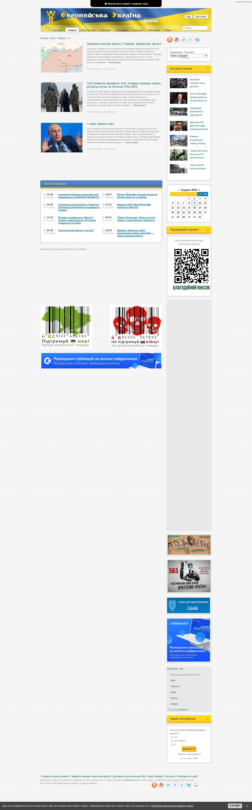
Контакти (170, 776)
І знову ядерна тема (100, 123)
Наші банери (155, 776)
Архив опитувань (193, 754)
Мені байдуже (180, 741)
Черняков (111, 69)
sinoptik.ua (183, 709)
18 (205, 208)
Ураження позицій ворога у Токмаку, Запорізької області (124, 43)
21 (183, 212)
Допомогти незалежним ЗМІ (129, 776)
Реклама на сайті (187, 776)
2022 (53, 38)
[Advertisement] (102, 171)
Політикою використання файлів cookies (173, 806)
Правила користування (55, 776)
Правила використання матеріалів (91, 776)
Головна (44, 38)
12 (172, 208)
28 (183, 217)
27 (178, 217)
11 (205, 203)
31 (200, 217)
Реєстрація (201, 16)
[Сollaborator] (101, 368)
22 (189, 212)
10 (200, 203)
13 (178, 208)
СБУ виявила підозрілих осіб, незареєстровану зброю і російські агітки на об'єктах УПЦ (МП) (124, 85)
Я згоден (235, 805)
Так (175, 737)
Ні (175, 744)
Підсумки (182, 754)
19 (172, 212)
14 (183, 208)
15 (189, 208)
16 (194, 208)
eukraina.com (130, 780)
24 (200, 212)
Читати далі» (114, 62)
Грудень (61, 38)
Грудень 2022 (189, 189)
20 (178, 212)
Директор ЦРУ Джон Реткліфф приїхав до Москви (199, 125)
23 (194, 212)
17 (200, 208)
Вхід (189, 16)
